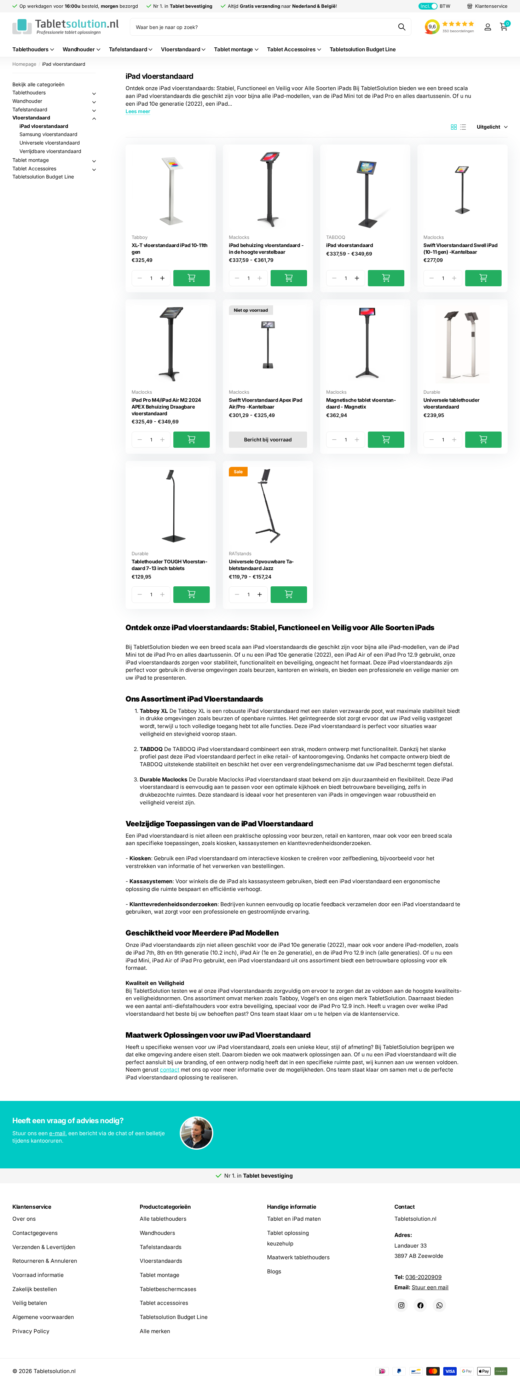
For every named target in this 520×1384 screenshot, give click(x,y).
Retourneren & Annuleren (44, 1260)
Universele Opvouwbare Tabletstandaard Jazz (261, 564)
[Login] (487, 27)
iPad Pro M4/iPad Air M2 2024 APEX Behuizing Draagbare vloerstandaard (166, 406)
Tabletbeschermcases (168, 1288)
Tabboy (140, 237)
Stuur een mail (430, 1287)
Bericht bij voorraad (267, 439)
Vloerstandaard (180, 49)
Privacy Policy (31, 1331)
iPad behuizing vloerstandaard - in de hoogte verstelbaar (266, 248)
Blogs (274, 1271)
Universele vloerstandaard (49, 143)
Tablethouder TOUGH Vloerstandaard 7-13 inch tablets (169, 564)
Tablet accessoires (164, 1303)
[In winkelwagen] (191, 278)
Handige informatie (291, 1206)
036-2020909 (423, 1276)
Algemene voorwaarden (43, 1317)
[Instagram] (401, 1305)
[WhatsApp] (439, 1305)
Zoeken (401, 27)
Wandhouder (79, 49)
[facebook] (420, 1305)
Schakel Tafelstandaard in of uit (94, 111)
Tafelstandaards (160, 1246)
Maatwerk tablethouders (298, 1257)
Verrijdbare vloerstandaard (50, 151)
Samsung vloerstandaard (48, 134)
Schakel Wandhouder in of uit (94, 102)
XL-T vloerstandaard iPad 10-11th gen (170, 248)
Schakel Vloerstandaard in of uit (94, 119)
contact (169, 1069)
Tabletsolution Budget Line (363, 49)
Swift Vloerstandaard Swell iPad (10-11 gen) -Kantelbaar (460, 248)
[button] (162, 278)
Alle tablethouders (163, 1218)
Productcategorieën (165, 1206)
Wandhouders (157, 1233)
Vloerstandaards (161, 1260)
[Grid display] (454, 127)
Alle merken (155, 1331)
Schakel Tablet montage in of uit (94, 161)
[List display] (463, 127)
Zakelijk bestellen (34, 1288)
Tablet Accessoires (291, 49)
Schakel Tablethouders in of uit (94, 94)
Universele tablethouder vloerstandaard (451, 403)
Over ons (24, 1218)
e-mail (57, 1133)
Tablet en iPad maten (294, 1218)
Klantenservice (31, 1206)
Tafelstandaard (128, 49)
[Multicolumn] (260, 1133)
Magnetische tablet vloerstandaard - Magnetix (361, 403)
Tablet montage (233, 49)
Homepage (24, 64)
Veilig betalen (29, 1303)
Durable (431, 392)
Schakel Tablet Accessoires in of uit (94, 170)
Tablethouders (30, 49)
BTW (435, 6)
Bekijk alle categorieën (38, 84)
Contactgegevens (35, 1233)
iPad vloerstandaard (349, 245)
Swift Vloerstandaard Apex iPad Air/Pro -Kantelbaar (265, 403)
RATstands (240, 553)
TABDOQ (335, 237)
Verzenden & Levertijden (43, 1246)
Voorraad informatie (38, 1275)
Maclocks (239, 237)
